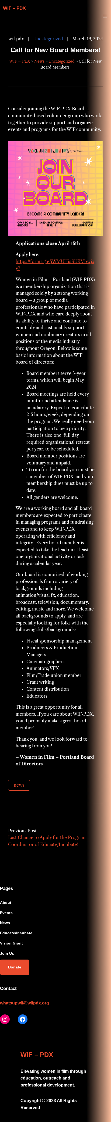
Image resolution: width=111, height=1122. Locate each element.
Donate (14, 967)
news (19, 785)
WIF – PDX (14, 8)
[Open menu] (105, 16)
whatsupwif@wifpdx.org (24, 1003)
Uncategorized (48, 38)
